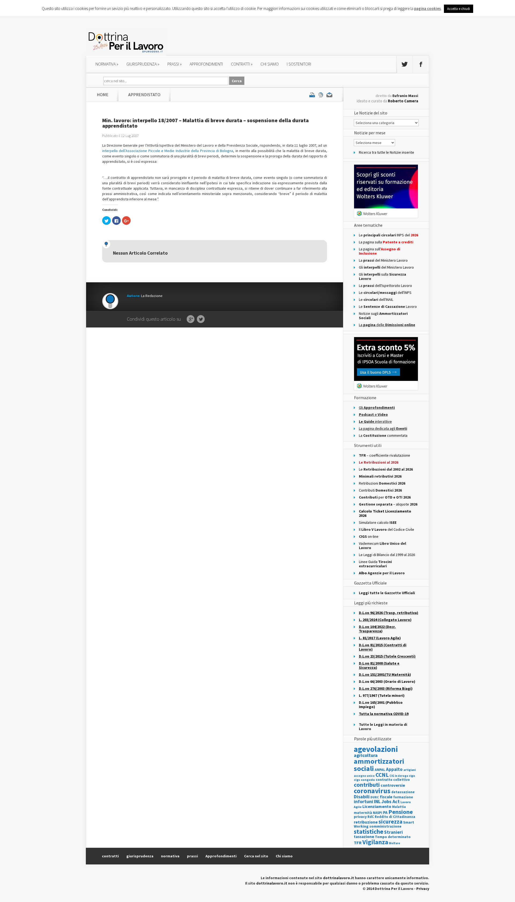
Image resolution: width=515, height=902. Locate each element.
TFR (358, 842)
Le (386, 469)
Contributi (380, 490)
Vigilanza (375, 842)
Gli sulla (382, 276)
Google (190, 319)
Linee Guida (375, 563)
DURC (374, 797)
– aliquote (388, 504)
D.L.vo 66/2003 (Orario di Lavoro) (387, 681)
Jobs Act (390, 801)
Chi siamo (269, 64)
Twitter (201, 319)
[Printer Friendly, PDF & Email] (321, 94)
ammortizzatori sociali (379, 765)
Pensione (400, 812)
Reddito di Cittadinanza (395, 816)
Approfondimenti (221, 856)
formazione (403, 797)
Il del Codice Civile (386, 529)
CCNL (382, 774)
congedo (368, 780)
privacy (360, 816)
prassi (174, 64)
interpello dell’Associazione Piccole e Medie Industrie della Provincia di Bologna (167, 150)
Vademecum (382, 545)
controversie (393, 785)
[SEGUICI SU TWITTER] (404, 64)
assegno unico (364, 776)
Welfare (394, 843)
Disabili (362, 796)
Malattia (399, 807)
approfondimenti (206, 64)
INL (377, 801)
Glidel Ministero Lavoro (386, 267)
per (385, 497)
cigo (412, 776)
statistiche (368, 831)
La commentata (383, 435)
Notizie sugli (383, 315)
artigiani (409, 770)
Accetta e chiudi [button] (458, 8)
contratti (241, 64)
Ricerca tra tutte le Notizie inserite (386, 152)
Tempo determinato (393, 837)
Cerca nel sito (256, 856)
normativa (106, 64)
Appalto (394, 769)
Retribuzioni (382, 483)
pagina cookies (427, 8)
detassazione (403, 792)
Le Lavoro (388, 306)
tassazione (364, 836)
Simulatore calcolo (377, 522)
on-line (368, 536)
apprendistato (144, 94)
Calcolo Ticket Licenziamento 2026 (385, 513)
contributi (367, 784)
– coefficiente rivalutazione (384, 455)
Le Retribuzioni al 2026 (378, 462)
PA (385, 812)
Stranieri (393, 832)
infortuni (363, 801)
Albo (382, 573)
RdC (370, 816)
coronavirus (372, 790)
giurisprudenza (142, 64)
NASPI (377, 812)
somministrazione (385, 826)
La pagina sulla (386, 242)
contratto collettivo (393, 779)
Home (102, 94)
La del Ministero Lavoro (383, 260)
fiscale (386, 796)
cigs (357, 780)
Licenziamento (376, 806)
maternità (363, 812)
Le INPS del (388, 235)
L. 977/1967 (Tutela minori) (381, 695)
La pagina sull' (379, 251)
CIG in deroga (398, 776)
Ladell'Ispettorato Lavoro (385, 285)
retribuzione (366, 822)
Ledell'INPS (385, 292)
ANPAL (380, 769)
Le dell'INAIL (376, 299)
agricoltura (366, 755)
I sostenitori (299, 64)
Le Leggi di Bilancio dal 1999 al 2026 (387, 554)
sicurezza (390, 821)
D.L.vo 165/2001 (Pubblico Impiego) (381, 704)
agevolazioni (376, 749)
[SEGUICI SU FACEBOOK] (421, 64)
